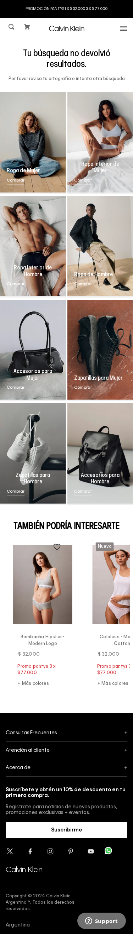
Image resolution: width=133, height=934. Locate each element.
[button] (12, 28)
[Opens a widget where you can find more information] (101, 921)
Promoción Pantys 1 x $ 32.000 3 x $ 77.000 (66, 9)
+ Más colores (33, 684)
